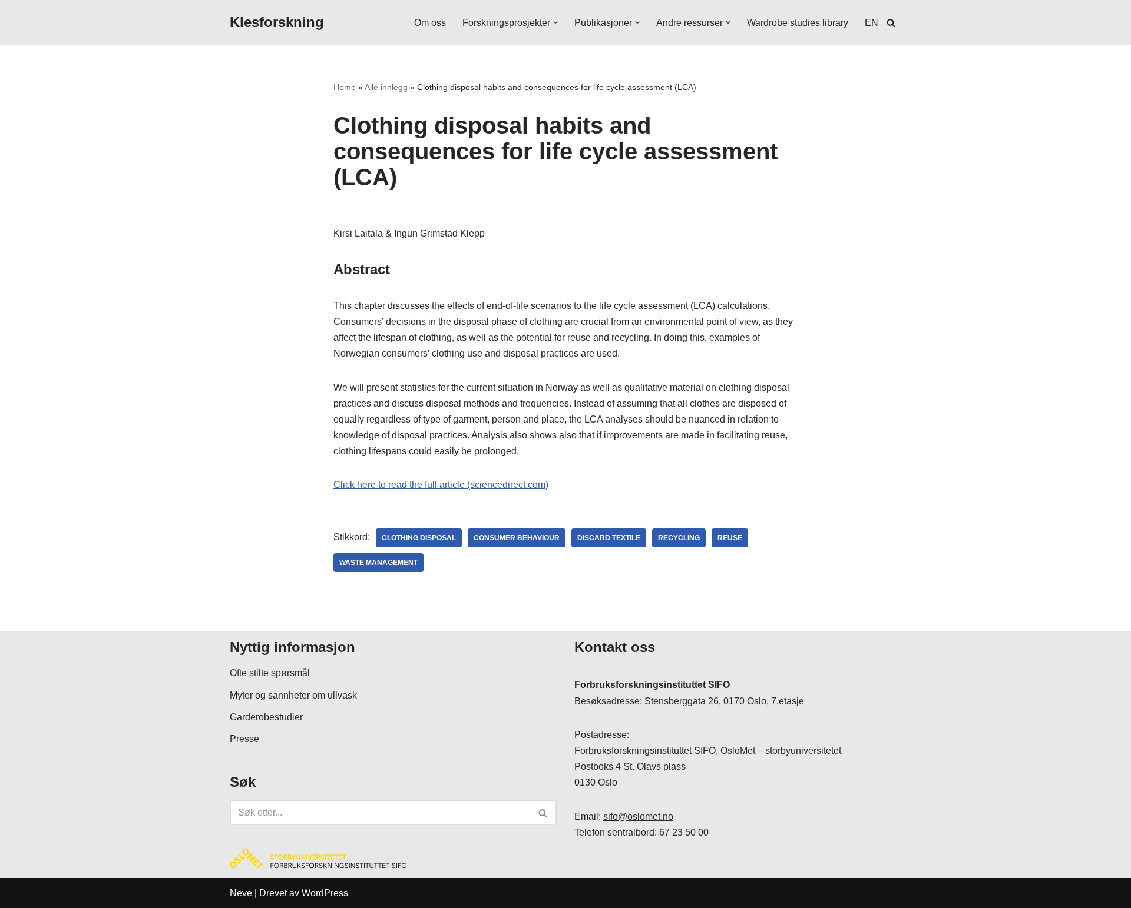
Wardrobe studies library (797, 23)
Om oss (430, 23)
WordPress (325, 893)
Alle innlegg (386, 87)
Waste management (378, 562)
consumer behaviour (517, 538)
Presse (244, 739)
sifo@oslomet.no (638, 816)
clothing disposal (419, 538)
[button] (555, 22)
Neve (241, 893)
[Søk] (891, 22)
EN (871, 23)
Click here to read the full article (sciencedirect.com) (440, 485)
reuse (729, 538)
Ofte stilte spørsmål (270, 673)
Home (344, 87)
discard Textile (608, 538)
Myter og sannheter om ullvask (293, 695)
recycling (679, 538)
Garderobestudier (266, 717)
